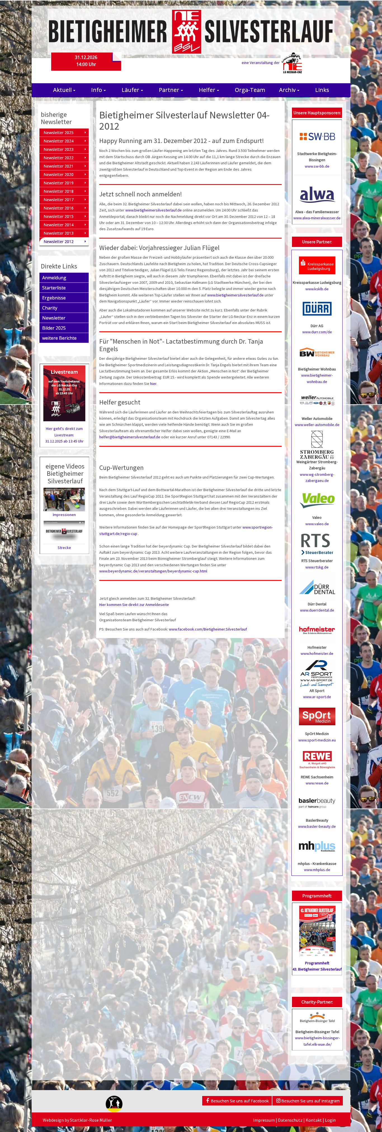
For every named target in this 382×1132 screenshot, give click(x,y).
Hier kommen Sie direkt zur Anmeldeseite (134, 604)
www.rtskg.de (317, 567)
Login (330, 1120)
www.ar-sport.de (317, 696)
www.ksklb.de (317, 288)
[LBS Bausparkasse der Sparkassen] (317, 802)
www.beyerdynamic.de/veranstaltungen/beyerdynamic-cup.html (153, 571)
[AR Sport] (317, 673)
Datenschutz (290, 1120)
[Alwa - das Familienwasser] (317, 194)
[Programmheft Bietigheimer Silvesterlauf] (317, 929)
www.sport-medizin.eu (317, 740)
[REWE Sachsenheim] (317, 759)
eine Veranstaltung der (261, 62)
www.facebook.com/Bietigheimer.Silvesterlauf (208, 629)
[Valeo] (317, 500)
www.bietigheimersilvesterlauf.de (153, 210)
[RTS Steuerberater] (317, 543)
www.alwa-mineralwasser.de (317, 217)
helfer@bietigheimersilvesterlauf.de (129, 436)
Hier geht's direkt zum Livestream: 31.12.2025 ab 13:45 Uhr (64, 435)
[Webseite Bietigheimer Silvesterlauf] (191, 31)
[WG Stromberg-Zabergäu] (317, 444)
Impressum (264, 1120)
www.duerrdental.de (317, 610)
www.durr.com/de (317, 331)
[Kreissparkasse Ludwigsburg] (317, 265)
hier (153, 383)
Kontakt (314, 1120)
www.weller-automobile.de (317, 424)
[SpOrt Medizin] (317, 716)
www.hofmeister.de (317, 653)
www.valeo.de (317, 523)
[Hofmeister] (317, 629)
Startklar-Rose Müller (91, 1120)
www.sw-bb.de (317, 166)
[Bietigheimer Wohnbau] (317, 351)
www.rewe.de (317, 783)
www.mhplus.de (317, 869)
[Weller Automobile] (317, 400)
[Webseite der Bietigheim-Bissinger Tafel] (317, 1016)
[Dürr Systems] (317, 308)
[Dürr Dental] (317, 586)
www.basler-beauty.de (317, 826)
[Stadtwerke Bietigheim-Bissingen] (317, 136)
